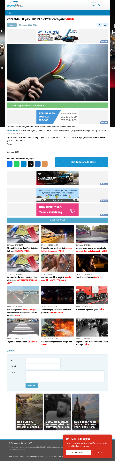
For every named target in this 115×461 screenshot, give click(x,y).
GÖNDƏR (31, 385)
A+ (105, 25)
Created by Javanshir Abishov (56, 457)
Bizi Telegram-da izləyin (83, 162)
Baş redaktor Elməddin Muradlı (31, 457)
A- (100, 25)
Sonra (101, 453)
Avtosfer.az (12, 130)
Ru (99, 5)
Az (93, 5)
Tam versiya (13, 457)
